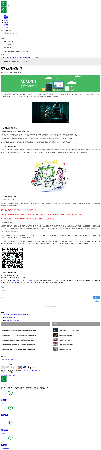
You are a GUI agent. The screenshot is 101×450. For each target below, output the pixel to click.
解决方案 (14, 61)
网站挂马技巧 (24, 314)
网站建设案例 (20, 57)
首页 (10, 61)
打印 (19, 72)
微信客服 (7, 375)
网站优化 (19, 280)
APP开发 (25, 280)
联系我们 (6, 27)
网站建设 (13, 280)
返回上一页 (4, 57)
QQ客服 (3, 375)
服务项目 (6, 17)
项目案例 (6, 18)
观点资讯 (6, 20)
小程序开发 (32, 280)
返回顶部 (12, 375)
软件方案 (6, 22)
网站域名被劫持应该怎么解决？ (32, 57)
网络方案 (19, 61)
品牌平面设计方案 (11, 57)
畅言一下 (97, 297)
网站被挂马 (6, 314)
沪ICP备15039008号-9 (34, 370)
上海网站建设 (10, 364)
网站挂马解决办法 (15, 314)
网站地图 (26, 370)
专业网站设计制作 (11, 359)
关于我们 (6, 25)
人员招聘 (6, 24)
